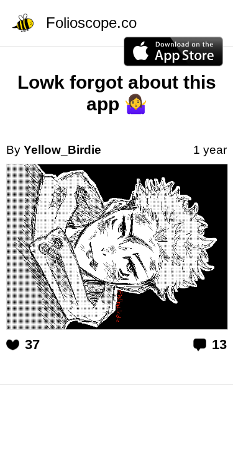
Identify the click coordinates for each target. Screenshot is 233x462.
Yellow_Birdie (62, 149)
